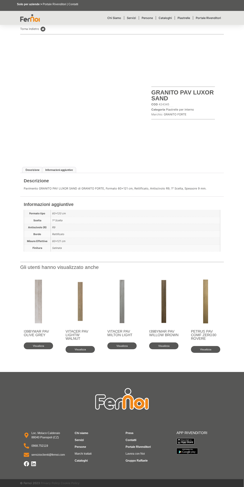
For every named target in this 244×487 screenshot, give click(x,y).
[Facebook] (26, 463)
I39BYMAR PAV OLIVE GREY (36, 333)
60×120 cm (59, 213)
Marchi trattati (83, 453)
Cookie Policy (70, 483)
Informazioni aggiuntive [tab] (59, 169)
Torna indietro (29, 29)
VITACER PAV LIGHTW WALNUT (77, 334)
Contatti (73, 4)
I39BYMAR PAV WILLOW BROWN (163, 333)
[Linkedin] (33, 463)
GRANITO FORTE (175, 114)
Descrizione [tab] (32, 169)
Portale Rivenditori (54, 4)
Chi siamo (81, 433)
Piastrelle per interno (180, 109)
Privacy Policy (50, 483)
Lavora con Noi (135, 453)
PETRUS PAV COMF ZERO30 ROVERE (203, 334)
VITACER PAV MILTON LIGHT (119, 333)
